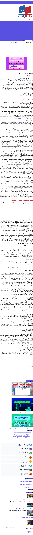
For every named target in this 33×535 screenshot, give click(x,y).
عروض (29, 29)
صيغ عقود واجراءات (27, 24)
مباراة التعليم (28, 35)
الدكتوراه (28, 32)
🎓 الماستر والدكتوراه (28, 30)
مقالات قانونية (26, 27)
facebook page (29, 1)
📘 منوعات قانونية (28, 22)
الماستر (28, 31)
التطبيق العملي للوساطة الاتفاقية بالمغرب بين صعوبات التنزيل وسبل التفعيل (20, 428)
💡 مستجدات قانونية (27, 38)
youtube (30, 2)
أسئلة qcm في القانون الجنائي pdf (27, 517)
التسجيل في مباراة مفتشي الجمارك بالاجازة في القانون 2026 (22, 432)
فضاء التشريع (28, 37)
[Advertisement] (16, 50)
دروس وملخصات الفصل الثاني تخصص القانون (26, 481)
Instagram (30, 3)
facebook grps (29, 531)
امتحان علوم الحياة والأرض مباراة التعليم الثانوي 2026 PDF (23, 435)
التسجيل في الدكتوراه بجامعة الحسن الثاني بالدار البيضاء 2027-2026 (21, 433)
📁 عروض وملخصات (28, 25)
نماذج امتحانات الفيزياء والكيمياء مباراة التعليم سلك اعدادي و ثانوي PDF (21, 436)
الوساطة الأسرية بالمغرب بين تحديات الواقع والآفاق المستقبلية (21, 118)
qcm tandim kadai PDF (29, 526)
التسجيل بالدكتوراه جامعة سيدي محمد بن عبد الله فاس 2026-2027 (22, 434)
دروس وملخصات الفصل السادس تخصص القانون (26, 487)
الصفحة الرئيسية (29, 21)
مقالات (29, 26)
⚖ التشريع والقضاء (28, 36)
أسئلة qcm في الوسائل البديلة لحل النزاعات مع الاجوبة (24, 508)
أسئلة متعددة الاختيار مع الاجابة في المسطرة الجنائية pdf (23, 499)
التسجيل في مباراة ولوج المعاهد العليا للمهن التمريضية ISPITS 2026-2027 (21, 437)
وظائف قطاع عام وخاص (26, 34)
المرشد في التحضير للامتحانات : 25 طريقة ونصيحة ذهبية (23, 412)
